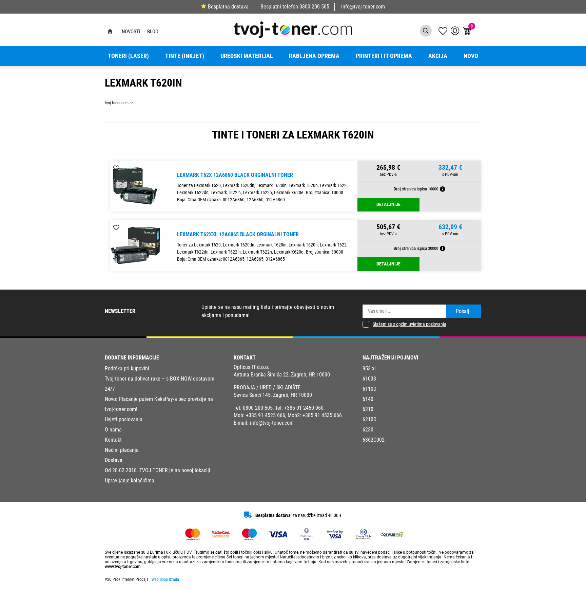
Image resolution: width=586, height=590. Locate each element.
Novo (471, 56)
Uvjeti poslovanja (123, 419)
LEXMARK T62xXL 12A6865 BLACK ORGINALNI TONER (238, 234)
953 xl (369, 368)
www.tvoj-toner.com (123, 566)
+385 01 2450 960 (304, 408)
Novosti (131, 32)
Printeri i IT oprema (384, 56)
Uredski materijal (246, 56)
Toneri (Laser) (128, 56)
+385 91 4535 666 (322, 415)
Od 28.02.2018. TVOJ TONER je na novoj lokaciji (157, 470)
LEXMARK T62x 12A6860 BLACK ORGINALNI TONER (235, 175)
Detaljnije (388, 204)
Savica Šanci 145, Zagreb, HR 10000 (273, 395)
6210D (369, 419)
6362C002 (374, 440)
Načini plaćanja (122, 450)
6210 (368, 409)
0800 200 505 (314, 6)
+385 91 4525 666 (265, 415)
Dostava (113, 460)
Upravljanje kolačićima (129, 480)
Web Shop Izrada (165, 579)
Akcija (437, 56)
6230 (368, 429)
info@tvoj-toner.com (363, 6)
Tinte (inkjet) (184, 56)
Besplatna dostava (228, 6)
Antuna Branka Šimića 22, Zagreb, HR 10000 (282, 374)
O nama (113, 429)
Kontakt (113, 440)
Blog (152, 32)
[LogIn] (455, 30)
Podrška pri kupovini (127, 368)
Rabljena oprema (314, 56)
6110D (369, 389)
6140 (368, 399)
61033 (369, 378)
